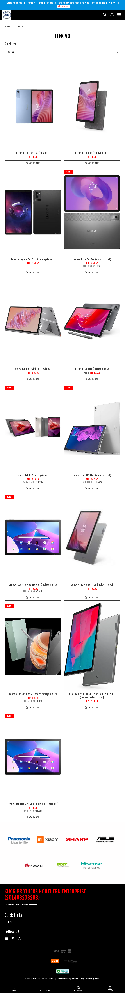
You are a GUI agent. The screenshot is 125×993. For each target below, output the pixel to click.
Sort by (10, 44)
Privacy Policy (48, 978)
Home (7, 26)
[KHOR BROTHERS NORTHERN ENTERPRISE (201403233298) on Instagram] (13, 940)
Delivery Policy (63, 978)
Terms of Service (32, 978)
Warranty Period (93, 978)
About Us (8, 922)
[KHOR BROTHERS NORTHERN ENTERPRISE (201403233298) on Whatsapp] (19, 940)
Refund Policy (78, 978)
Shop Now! (63, 6)
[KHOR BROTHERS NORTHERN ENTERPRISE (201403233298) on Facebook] (7, 940)
